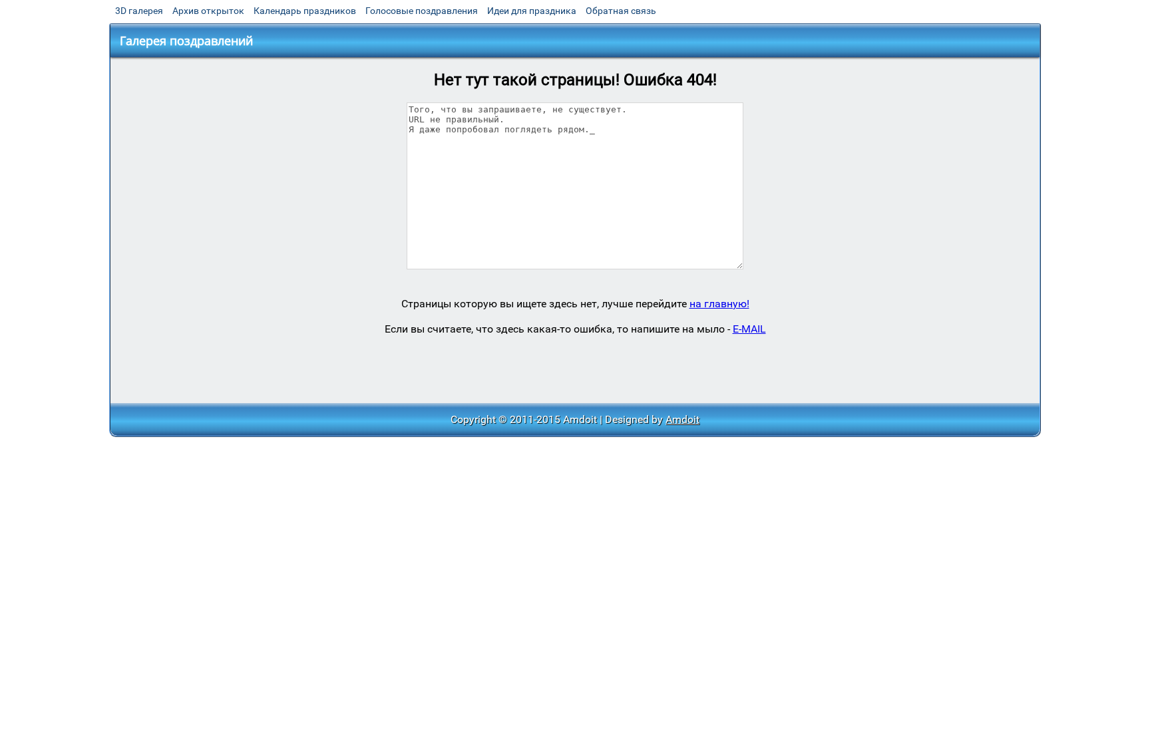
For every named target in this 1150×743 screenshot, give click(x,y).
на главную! (719, 303)
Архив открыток (208, 10)
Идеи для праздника (531, 10)
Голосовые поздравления (421, 10)
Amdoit (682, 419)
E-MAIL (749, 329)
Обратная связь (621, 10)
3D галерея (139, 10)
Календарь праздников (305, 10)
